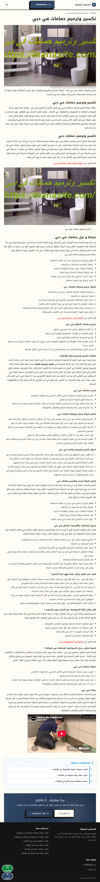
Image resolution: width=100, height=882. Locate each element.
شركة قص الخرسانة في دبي (71, 642)
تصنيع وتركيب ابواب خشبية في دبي (68, 163)
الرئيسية (93, 13)
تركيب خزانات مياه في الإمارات (36, 845)
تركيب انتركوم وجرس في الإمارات (35, 841)
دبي (59, 108)
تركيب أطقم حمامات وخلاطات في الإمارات (32, 833)
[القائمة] (6, 4)
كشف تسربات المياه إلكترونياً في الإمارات (70, 769)
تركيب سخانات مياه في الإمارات (36, 849)
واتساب (90, 869)
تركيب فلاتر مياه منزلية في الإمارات (72, 775)
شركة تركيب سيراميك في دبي (70, 318)
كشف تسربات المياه (44, 364)
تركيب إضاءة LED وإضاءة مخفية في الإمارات (31, 837)
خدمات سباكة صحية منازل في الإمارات (71, 781)
